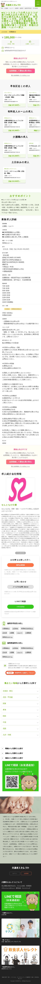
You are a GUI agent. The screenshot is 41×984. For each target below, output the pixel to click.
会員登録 (26, 873)
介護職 (12, 633)
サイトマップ (26, 888)
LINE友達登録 (20, 606)
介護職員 (28, 633)
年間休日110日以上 (27, 628)
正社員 (4, 633)
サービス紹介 (21, 885)
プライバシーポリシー (8, 888)
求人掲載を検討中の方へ (9, 885)
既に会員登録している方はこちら (20, 75)
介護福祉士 (6, 628)
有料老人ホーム (7, 637)
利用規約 (28, 885)
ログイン (14, 873)
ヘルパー (20, 633)
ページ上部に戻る (20, 552)
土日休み (15, 628)
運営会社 (18, 888)
